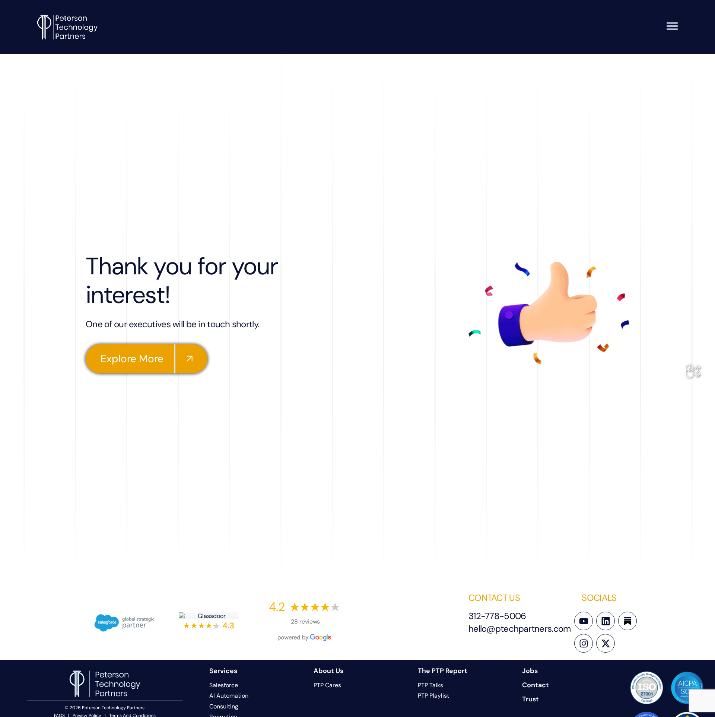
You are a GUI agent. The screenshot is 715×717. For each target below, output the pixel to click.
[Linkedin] (605, 621)
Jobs (530, 670)
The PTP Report (442, 670)
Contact (535, 685)
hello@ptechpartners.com (519, 628)
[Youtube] (583, 621)
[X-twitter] (605, 643)
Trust (530, 699)
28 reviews (305, 621)
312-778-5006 (497, 616)
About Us (328, 670)
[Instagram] (583, 643)
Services (223, 670)
